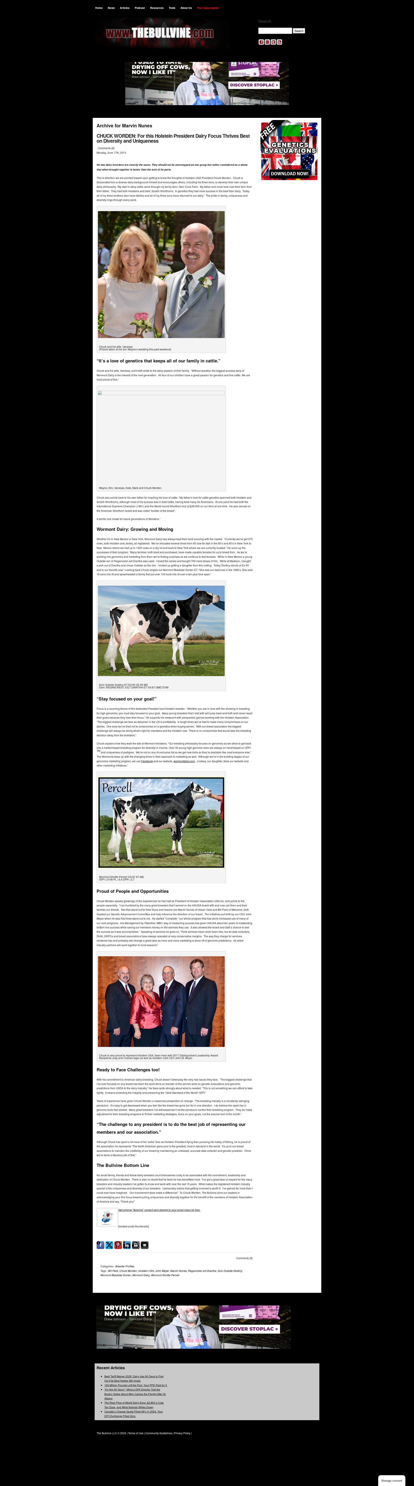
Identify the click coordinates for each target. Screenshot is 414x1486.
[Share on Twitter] (109, 1245)
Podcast (140, 8)
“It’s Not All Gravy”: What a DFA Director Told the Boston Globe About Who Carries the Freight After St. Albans (135, 1394)
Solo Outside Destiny (230, 1271)
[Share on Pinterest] (118, 1245)
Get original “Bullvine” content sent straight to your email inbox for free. (159, 1210)
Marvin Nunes (178, 1271)
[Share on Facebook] (100, 1245)
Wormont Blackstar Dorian (115, 1275)
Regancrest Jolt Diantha (202, 1271)
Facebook (147, 761)
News (111, 8)
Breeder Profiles (124, 1266)
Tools (172, 8)
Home (99, 8)
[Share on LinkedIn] (127, 1245)
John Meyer (162, 1271)
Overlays (311, 126)
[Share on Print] (136, 1245)
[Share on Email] (145, 1245)
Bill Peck (113, 1271)
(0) (112, 148)
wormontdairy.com (184, 761)
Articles (125, 8)
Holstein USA (146, 1271)
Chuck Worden (128, 1271)
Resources (157, 8)
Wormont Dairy (141, 1275)
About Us (186, 8)
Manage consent (391, 1480)
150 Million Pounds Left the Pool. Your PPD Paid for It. (135, 1385)
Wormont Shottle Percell (165, 1275)
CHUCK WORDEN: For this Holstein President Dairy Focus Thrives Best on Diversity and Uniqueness (173, 138)
